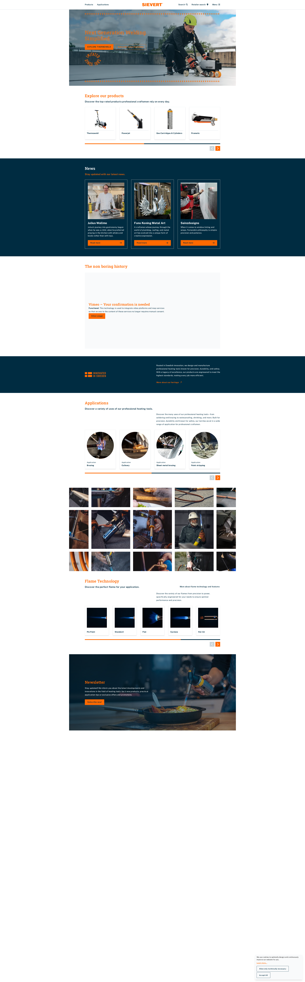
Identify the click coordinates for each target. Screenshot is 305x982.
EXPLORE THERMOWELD (99, 47)
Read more (95, 243)
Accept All (263, 975)
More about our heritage (167, 382)
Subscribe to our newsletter (131, 47)
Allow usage (97, 316)
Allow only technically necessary (272, 969)
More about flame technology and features (200, 587)
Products (89, 4)
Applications (103, 4)
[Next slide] (217, 148)
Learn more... (262, 963)
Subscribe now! (94, 702)
